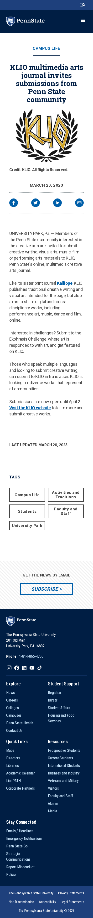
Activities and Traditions (65, 494)
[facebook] (13, 203)
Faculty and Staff (66, 511)
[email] (79, 203)
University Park (27, 525)
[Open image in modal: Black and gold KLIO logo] (46, 136)
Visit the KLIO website (30, 407)
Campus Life (46, 48)
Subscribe (44, 589)
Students (27, 511)
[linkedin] (57, 203)
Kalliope (64, 283)
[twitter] (35, 203)
